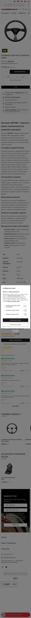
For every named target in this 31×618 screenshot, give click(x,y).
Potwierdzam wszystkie (15, 320)
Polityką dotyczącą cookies (14, 295)
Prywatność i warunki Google (13, 301)
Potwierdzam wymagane (15, 324)
